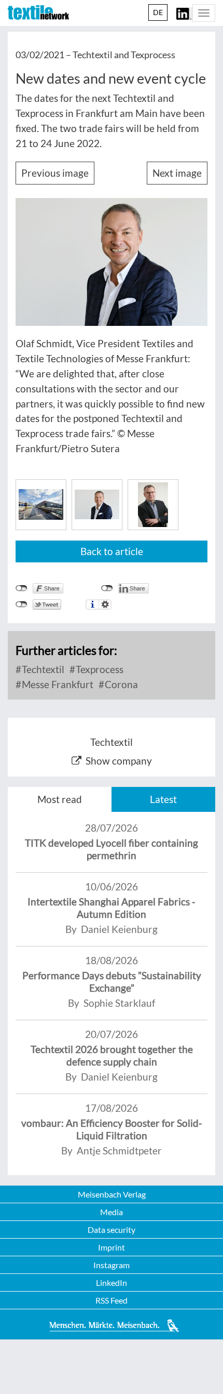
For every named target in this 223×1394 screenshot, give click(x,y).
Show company (119, 761)
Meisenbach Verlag (112, 1194)
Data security (111, 1229)
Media (111, 1212)
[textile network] (38, 12)
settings (105, 604)
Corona (120, 684)
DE (158, 12)
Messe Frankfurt (56, 684)
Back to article (111, 551)
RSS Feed (111, 1300)
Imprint (111, 1247)
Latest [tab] (163, 799)
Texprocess (98, 669)
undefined (107, 588)
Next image (177, 173)
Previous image (55, 173)
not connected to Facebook (21, 588)
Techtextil (42, 669)
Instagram (111, 1265)
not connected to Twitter (21, 604)
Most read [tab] (59, 799)
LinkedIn (111, 1282)
